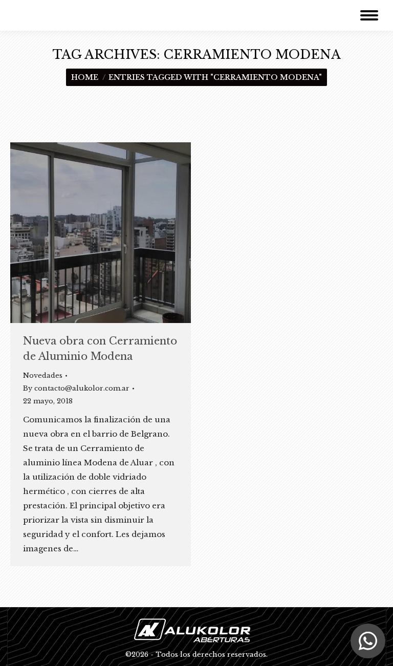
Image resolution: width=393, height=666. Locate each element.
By (76, 388)
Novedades (42, 375)
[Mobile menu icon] (369, 15)
